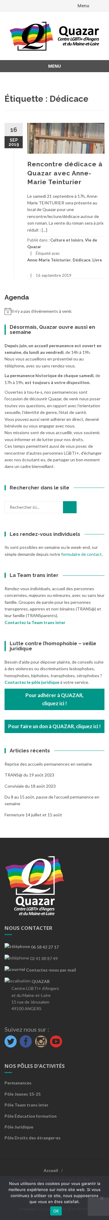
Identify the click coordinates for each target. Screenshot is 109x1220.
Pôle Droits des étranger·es (33, 1137)
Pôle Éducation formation (31, 1116)
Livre (97, 260)
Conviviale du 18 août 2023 (30, 786)
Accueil (51, 1170)
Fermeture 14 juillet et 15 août (33, 814)
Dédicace (82, 260)
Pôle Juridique (19, 1126)
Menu (83, 5)
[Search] (70, 507)
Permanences (18, 1082)
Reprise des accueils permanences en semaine (48, 764)
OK (56, 1211)
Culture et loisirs (66, 240)
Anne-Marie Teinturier (49, 260)
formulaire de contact (81, 554)
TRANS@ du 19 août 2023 (29, 774)
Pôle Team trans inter (26, 1104)
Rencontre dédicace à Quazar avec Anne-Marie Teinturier (65, 173)
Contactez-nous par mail (50, 969)
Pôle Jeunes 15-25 (23, 1094)
